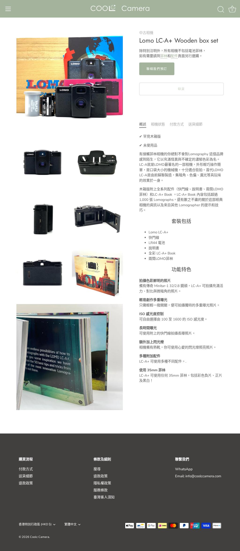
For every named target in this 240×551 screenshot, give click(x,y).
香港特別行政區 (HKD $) (35, 524)
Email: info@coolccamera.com (198, 476)
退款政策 (26, 483)
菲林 (163, 56)
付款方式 (177, 124)
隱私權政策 (102, 483)
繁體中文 (70, 524)
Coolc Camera (39, 537)
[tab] (145, 124)
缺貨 (181, 89)
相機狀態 (158, 124)
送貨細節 (195, 124)
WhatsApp (184, 469)
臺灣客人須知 (104, 497)
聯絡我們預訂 (156, 69)
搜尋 (97, 469)
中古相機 (146, 32)
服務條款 (101, 490)
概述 (142, 124)
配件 (174, 56)
